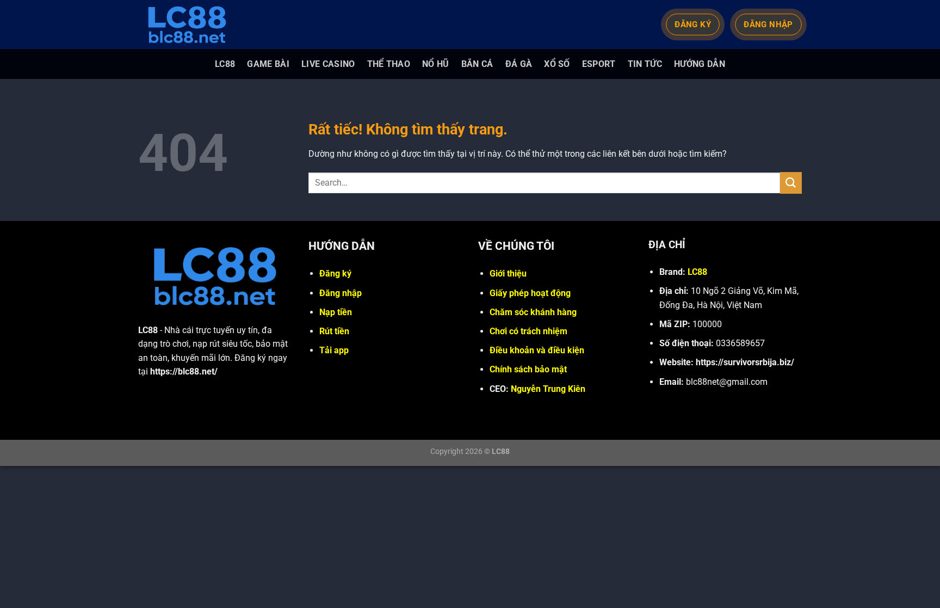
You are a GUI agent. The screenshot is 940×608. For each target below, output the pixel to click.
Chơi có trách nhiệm (528, 331)
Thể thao (389, 64)
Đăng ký (335, 273)
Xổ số (557, 64)
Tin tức (645, 64)
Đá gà (519, 64)
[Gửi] (791, 182)
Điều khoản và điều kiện (537, 350)
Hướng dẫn (699, 64)
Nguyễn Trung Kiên (548, 389)
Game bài (268, 64)
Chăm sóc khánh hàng (533, 312)
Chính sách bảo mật (528, 369)
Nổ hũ (435, 64)
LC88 (225, 64)
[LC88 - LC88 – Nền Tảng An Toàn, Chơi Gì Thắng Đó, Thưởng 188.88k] (192, 24)
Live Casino (328, 64)
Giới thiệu (508, 273)
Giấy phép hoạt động (530, 293)
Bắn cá (477, 64)
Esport (599, 64)
